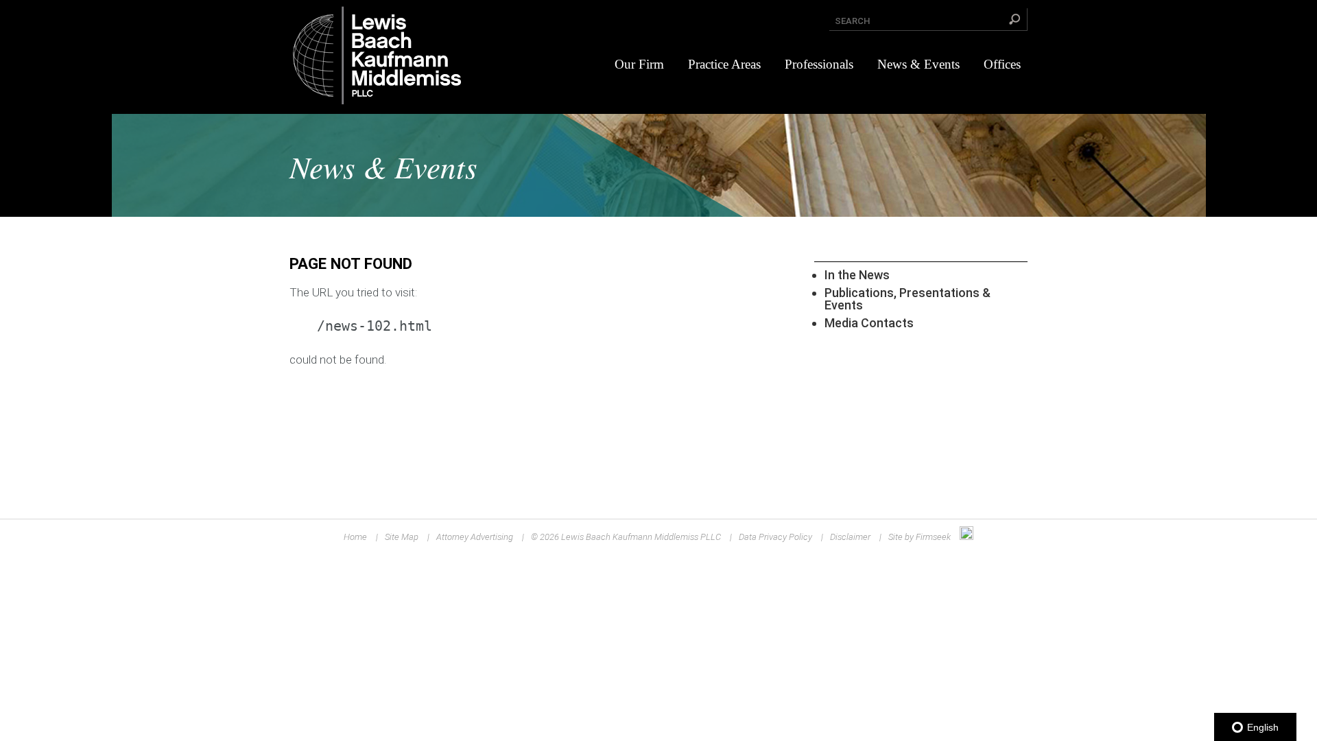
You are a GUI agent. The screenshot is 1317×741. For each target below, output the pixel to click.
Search (852, 21)
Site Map (401, 537)
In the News (857, 275)
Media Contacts (869, 323)
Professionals (819, 64)
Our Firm (639, 64)
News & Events (918, 64)
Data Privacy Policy (775, 537)
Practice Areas (724, 64)
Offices (1002, 64)
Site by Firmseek (919, 537)
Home (355, 537)
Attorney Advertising (474, 537)
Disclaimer (850, 537)
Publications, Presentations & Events (907, 298)
